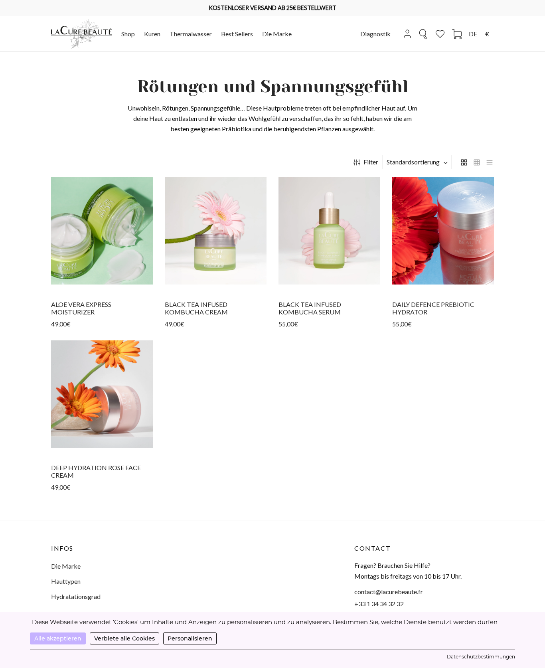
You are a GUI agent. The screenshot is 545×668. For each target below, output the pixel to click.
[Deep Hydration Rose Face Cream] (102, 394)
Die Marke (277, 34)
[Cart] (457, 34)
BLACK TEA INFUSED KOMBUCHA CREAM (196, 307)
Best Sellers (237, 34)
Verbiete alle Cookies (124, 638)
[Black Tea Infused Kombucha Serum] (329, 231)
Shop (128, 34)
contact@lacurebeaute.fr (388, 591)
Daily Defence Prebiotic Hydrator (433, 307)
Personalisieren (190, 638)
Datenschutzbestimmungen (481, 657)
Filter (370, 162)
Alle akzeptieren (57, 638)
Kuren (152, 34)
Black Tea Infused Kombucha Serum (309, 307)
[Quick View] (102, 284)
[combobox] (418, 162)
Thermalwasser (191, 34)
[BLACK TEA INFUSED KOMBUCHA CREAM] (216, 231)
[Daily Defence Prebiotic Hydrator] (443, 231)
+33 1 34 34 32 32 (379, 603)
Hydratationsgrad (76, 596)
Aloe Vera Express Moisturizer (81, 307)
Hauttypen (66, 581)
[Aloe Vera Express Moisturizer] (102, 231)
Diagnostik (375, 34)
